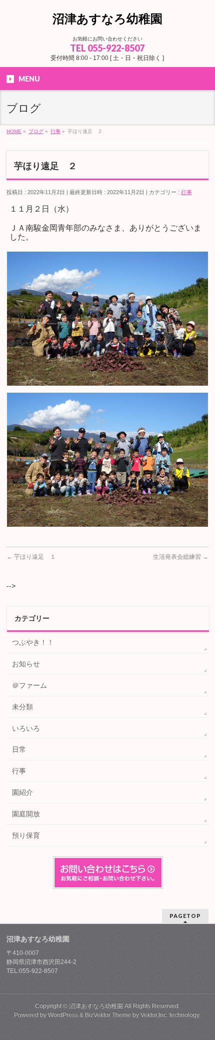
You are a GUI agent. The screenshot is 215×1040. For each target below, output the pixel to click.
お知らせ (26, 664)
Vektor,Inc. (154, 1014)
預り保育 (26, 835)
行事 (186, 192)
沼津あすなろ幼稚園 (107, 19)
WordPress (63, 1014)
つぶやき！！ (33, 642)
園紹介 (22, 792)
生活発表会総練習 (180, 556)
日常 (19, 749)
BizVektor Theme (108, 1014)
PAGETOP (185, 915)
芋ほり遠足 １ (31, 556)
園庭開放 (26, 814)
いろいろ (26, 728)
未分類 (22, 707)
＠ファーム (29, 685)
